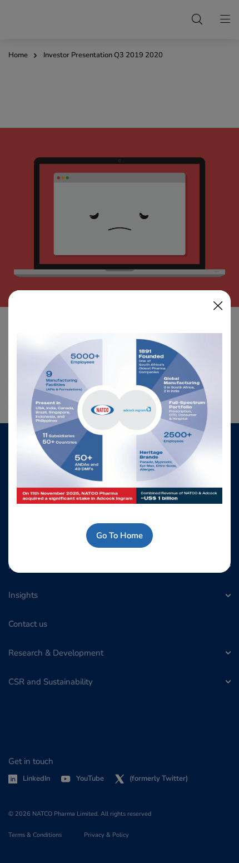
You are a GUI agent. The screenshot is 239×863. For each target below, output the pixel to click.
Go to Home (119, 535)
